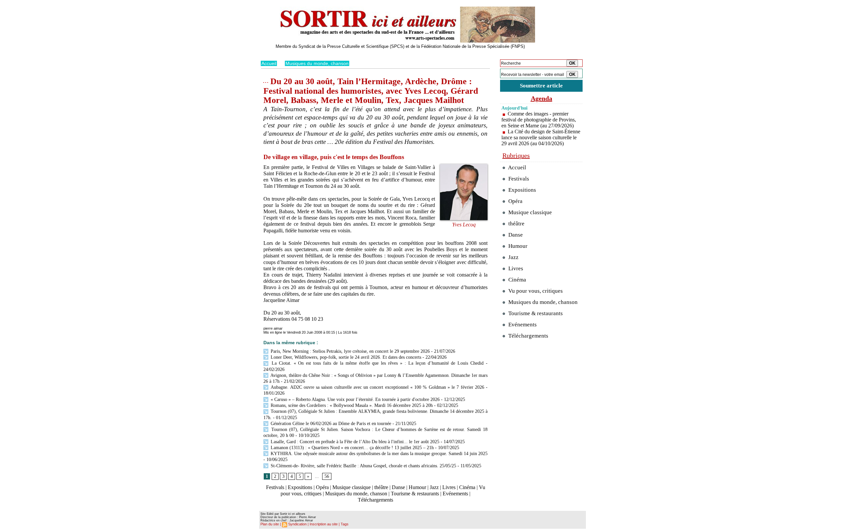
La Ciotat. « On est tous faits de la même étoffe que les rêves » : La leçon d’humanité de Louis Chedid (376, 363)
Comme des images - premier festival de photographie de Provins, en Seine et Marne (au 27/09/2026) (538, 119)
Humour (417, 487)
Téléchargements (375, 500)
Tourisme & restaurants (415, 493)
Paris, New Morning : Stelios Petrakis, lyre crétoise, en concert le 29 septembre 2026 (349, 351)
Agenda (541, 98)
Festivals (275, 487)
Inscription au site (324, 524)
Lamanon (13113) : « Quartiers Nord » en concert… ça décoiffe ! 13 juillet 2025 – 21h (351, 447)
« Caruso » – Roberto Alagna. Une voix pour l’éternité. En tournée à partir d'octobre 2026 (354, 399)
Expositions (300, 487)
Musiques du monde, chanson (317, 63)
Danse (398, 487)
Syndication (297, 524)
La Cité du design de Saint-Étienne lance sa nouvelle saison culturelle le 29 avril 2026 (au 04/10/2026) (540, 137)
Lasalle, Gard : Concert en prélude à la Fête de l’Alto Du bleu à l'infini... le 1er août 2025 (354, 441)
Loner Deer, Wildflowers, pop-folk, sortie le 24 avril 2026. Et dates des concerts (345, 357)
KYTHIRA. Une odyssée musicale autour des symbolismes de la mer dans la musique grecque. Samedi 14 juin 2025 (378, 453)
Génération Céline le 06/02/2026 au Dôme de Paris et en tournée (330, 423)
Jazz (434, 487)
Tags (345, 524)
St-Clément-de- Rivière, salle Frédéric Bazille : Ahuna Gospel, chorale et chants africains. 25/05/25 (362, 465)
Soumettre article (541, 86)
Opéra (322, 487)
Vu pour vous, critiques (535, 291)
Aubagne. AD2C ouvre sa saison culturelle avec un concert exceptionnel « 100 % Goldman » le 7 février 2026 (376, 387)
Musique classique (351, 487)
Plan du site (269, 524)
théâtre (381, 487)
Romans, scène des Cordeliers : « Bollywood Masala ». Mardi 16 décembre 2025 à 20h (351, 405)
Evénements (455, 493)
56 (326, 476)
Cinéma (467, 487)
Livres (449, 487)
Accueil (268, 63)
